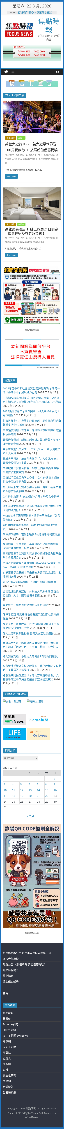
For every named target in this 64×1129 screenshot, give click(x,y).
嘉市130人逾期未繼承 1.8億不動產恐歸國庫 (29, 582)
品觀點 (7, 1053)
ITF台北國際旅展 (48, 154)
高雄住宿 (28, 242)
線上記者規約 (11, 981)
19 (21, 796)
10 (5, 790)
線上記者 (8, 976)
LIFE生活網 (9, 1030)
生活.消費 (11, 138)
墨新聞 (7, 1064)
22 (46, 796)
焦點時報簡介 (11, 970)
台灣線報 (8, 1087)
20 (30, 796)
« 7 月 (30, 816)
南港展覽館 (16, 159)
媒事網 (7, 1041)
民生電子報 (9, 1075)
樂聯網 (7, 1081)
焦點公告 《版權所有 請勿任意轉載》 (24, 964)
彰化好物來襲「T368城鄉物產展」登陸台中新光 (31, 496)
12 (21, 790)
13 (30, 790)
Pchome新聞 (10, 1024)
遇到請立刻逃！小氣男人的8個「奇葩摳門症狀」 (31, 656)
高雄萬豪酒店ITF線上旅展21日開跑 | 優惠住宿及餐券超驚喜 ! (31, 231)
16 (55, 790)
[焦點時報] (6, 72)
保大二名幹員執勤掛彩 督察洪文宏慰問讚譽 (28, 633)
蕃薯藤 (7, 1018)
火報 (5, 1069)
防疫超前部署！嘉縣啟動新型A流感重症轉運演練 (31, 534)
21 (38, 796)
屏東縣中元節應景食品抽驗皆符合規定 (25, 605)
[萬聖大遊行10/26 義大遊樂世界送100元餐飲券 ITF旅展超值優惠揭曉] (32, 103)
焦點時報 (48, 25)
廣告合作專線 (11, 959)
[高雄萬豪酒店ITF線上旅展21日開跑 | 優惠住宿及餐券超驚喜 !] (32, 189)
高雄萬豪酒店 (38, 242)
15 (46, 790)
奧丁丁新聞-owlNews (15, 1035)
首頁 (5, 993)
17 (5, 796)
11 (13, 790)
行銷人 (7, 1058)
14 (38, 790)
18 (13, 796)
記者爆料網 (9, 1092)
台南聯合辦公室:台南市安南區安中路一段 (27, 953)
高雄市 (21, 138)
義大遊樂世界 (44, 159)
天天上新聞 (9, 1047)
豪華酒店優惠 (17, 242)
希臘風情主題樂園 (30, 159)
